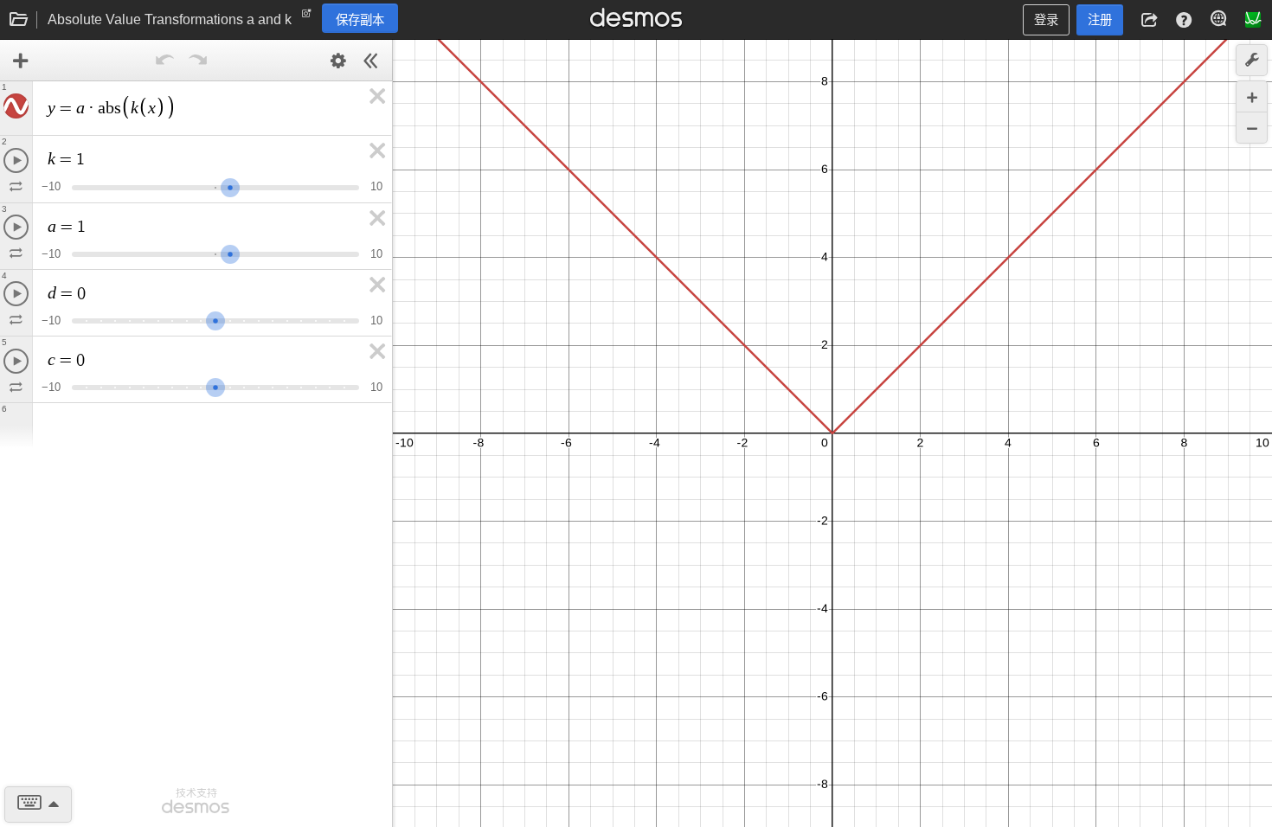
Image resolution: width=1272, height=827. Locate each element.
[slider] (230, 185)
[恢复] (198, 60)
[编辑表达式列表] (338, 60)
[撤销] (165, 60)
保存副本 (360, 20)
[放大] (1252, 96)
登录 (1046, 20)
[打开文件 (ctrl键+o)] (19, 20)
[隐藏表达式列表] (371, 60)
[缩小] (1252, 127)
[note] (307, 17)
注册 (1100, 20)
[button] (1149, 20)
